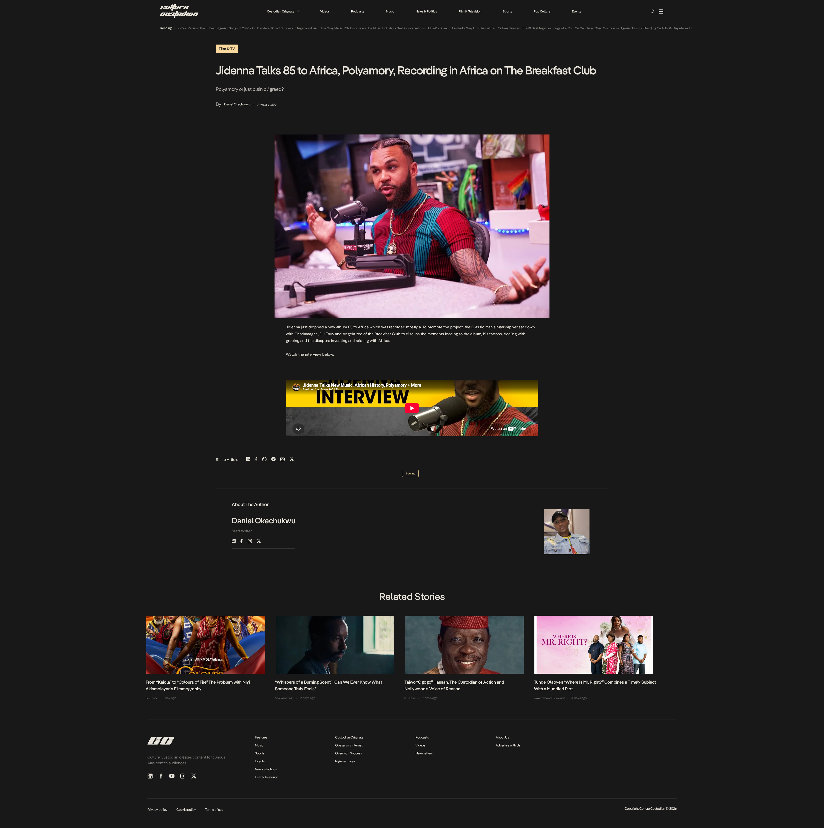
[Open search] (653, 11)
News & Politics (426, 11)
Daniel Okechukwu (237, 104)
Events (576, 11)
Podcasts (357, 11)
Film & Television (470, 11)
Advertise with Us (508, 745)
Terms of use (214, 810)
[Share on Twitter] (292, 459)
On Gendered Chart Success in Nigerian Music (258, 28)
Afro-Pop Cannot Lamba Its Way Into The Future (434, 28)
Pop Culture (542, 11)
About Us (502, 737)
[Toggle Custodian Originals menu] (298, 11)
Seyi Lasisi (151, 698)
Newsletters (424, 753)
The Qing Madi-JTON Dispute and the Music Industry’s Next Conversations (346, 28)
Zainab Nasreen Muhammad (549, 698)
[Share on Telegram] (273, 459)
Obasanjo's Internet (349, 745)
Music (390, 11)
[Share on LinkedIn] (248, 459)
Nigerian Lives (345, 761)
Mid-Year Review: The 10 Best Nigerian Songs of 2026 (186, 28)
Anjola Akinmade (284, 698)
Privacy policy (157, 810)
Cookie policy (186, 810)
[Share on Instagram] (282, 459)
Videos (325, 11)
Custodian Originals (280, 11)
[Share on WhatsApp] (264, 459)
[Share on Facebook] (256, 459)
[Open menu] (661, 11)
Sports (507, 11)
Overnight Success (348, 753)
